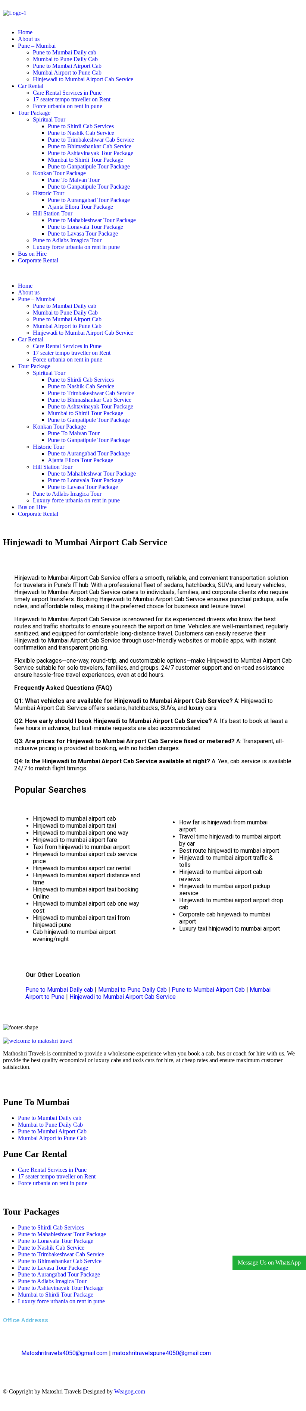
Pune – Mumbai (37, 45)
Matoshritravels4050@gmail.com (64, 1353)
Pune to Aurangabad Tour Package (89, 200)
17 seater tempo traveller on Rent (71, 99)
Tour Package (34, 113)
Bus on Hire (32, 253)
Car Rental (30, 86)
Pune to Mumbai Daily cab (64, 52)
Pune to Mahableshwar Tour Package (92, 220)
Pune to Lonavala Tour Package (85, 227)
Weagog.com (129, 1391)
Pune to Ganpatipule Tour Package (89, 166)
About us (29, 39)
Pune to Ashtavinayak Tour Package (90, 153)
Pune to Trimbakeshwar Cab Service (91, 139)
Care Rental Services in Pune (67, 92)
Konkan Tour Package (59, 173)
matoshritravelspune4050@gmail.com (161, 1353)
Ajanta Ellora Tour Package (80, 206)
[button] (153, 273)
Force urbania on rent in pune (67, 106)
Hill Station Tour (52, 213)
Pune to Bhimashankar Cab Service (89, 146)
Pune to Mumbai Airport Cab (67, 66)
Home (25, 32)
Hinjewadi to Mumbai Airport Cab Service (83, 79)
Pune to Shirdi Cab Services (81, 126)
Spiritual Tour (49, 119)
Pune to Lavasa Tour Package (83, 233)
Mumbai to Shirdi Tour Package (85, 160)
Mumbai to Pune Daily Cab (65, 59)
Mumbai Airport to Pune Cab (67, 72)
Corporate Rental (38, 260)
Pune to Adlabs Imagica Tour (67, 240)
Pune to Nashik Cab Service (81, 133)
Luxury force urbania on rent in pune (76, 247)
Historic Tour (48, 193)
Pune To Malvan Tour (74, 180)
